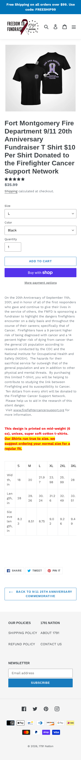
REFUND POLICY (21, 644)
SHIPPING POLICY (22, 633)
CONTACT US (51, 644)
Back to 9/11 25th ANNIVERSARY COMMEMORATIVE (43, 594)
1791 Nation (46, 746)
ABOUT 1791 (49, 633)
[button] (15, 179)
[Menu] (73, 26)
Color (8, 222)
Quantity (11, 239)
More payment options (41, 282)
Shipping (11, 191)
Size (7, 205)
